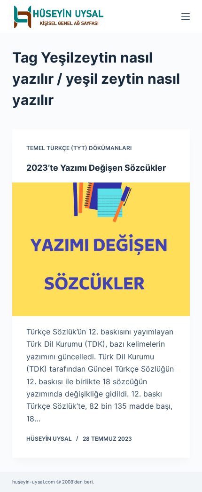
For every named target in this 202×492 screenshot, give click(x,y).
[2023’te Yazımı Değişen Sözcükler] (101, 249)
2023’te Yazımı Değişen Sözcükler (96, 168)
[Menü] (185, 16)
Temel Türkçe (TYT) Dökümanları (79, 147)
